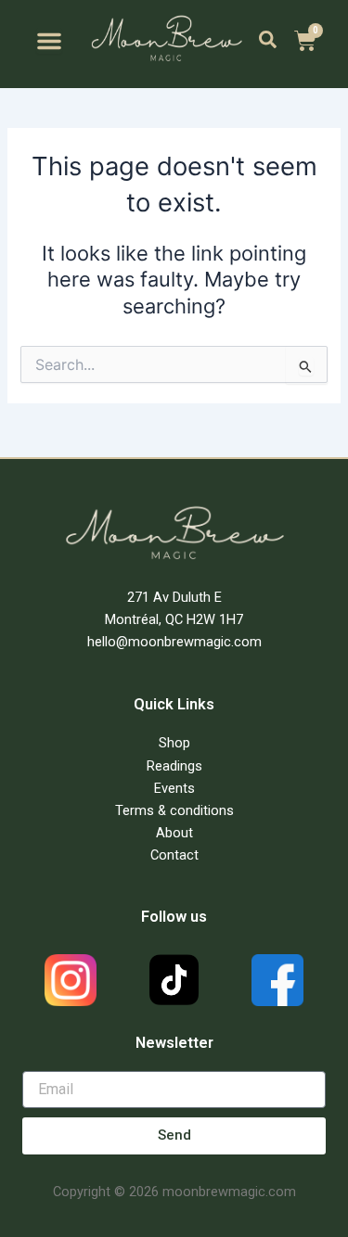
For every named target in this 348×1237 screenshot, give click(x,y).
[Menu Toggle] (49, 41)
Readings (174, 766)
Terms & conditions (174, 810)
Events (174, 788)
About (174, 832)
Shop (174, 742)
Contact (174, 855)
